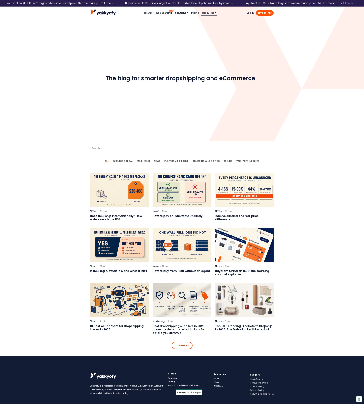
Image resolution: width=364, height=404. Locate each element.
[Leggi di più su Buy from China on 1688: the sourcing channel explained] (244, 245)
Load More (182, 345)
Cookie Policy (257, 386)
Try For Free (265, 12)
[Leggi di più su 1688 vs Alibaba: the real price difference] (244, 190)
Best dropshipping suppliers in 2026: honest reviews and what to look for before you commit (179, 329)
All (107, 161)
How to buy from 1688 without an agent (181, 271)
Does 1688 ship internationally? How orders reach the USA (116, 217)
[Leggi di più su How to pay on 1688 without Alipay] (182, 190)
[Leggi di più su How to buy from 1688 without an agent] (182, 245)
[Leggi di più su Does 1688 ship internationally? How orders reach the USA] (119, 190)
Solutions (180, 12)
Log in (250, 12)
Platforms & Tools (176, 161)
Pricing (195, 12)
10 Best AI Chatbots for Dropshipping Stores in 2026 (117, 327)
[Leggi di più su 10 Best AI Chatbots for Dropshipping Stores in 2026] (119, 300)
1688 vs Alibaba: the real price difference (237, 217)
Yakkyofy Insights (247, 161)
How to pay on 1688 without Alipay (177, 216)
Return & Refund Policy (262, 393)
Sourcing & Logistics (206, 161)
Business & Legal (123, 161)
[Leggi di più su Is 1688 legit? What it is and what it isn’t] (119, 245)
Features (147, 12)
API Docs (218, 385)
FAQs (216, 382)
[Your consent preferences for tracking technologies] (359, 399)
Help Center (256, 379)
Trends (228, 161)
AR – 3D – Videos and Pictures (184, 385)
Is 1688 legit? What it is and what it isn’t (118, 271)
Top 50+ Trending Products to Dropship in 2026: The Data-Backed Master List (243, 327)
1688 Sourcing (164, 12)
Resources (208, 12)
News (157, 161)
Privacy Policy (257, 390)
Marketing (143, 161)
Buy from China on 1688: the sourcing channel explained (242, 272)
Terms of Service (259, 382)
